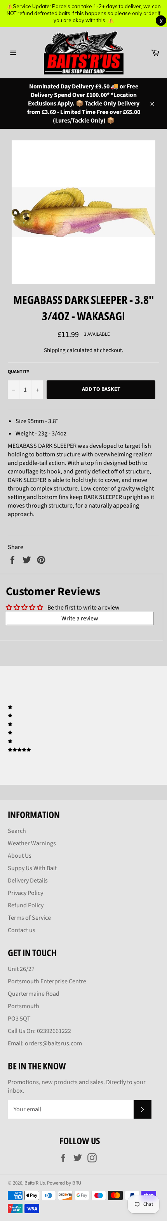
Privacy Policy (25, 893)
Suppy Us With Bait (32, 868)
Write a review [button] (79, 618)
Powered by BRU (64, 1183)
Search (17, 831)
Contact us (21, 930)
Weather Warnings (32, 843)
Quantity (18, 372)
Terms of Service (29, 918)
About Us (19, 855)
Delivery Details (28, 880)
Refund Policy (25, 905)
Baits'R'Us (34, 1183)
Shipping (55, 350)
